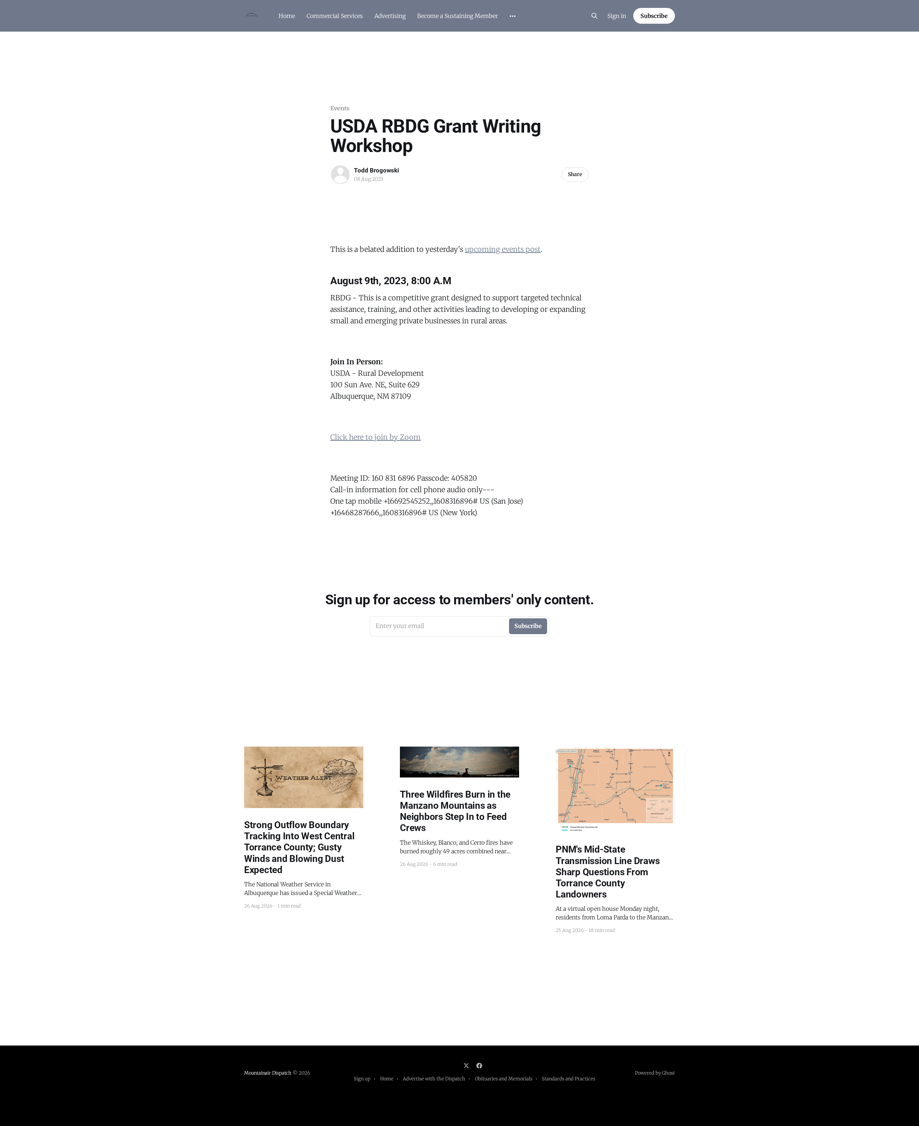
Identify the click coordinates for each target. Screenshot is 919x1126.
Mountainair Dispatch (267, 1073)
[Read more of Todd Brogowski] (340, 175)
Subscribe (654, 15)
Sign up (362, 1079)
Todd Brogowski (376, 170)
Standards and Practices (568, 1079)
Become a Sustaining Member (457, 15)
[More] (512, 16)
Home (287, 15)
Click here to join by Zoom (375, 437)
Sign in (616, 15)
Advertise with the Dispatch (434, 1079)
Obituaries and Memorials (503, 1079)
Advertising (390, 15)
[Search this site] (594, 16)
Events (339, 108)
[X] (466, 1066)
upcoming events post (503, 249)
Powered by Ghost (655, 1073)
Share (575, 174)
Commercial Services (335, 15)
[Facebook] (479, 1066)
